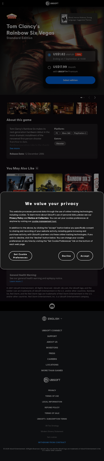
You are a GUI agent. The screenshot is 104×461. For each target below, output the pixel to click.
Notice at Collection (38, 218)
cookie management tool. (44, 221)
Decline (66, 255)
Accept (85, 255)
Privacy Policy (16, 218)
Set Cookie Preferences (20, 256)
